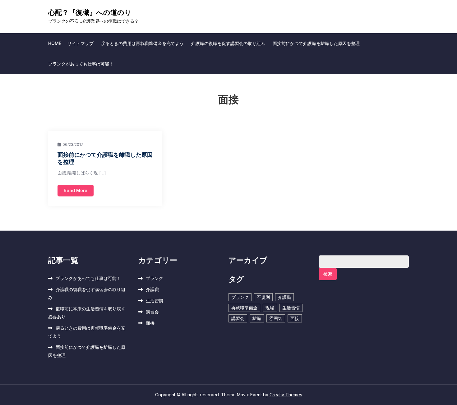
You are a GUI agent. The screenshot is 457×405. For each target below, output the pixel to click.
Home (54, 43)
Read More (75, 190)
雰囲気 (275, 318)
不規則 (263, 297)
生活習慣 (154, 300)
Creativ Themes (286, 394)
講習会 (152, 311)
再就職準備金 (244, 307)
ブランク (154, 278)
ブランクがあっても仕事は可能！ (80, 63)
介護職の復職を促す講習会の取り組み (228, 43)
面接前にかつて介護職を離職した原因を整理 (316, 43)
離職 (256, 318)
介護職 (152, 289)
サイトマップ (80, 43)
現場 (269, 307)
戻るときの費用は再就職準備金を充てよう (142, 43)
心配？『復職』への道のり (90, 12)
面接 (150, 323)
